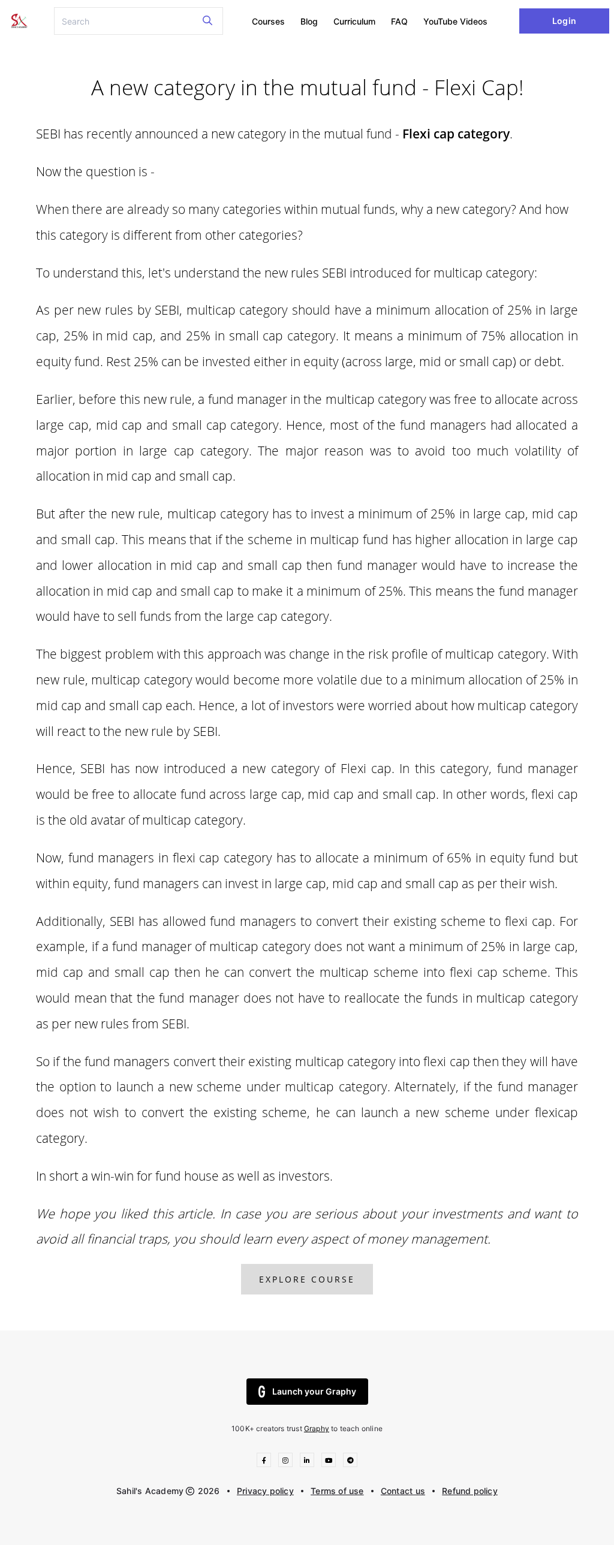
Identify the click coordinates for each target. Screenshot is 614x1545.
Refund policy (470, 1491)
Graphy (316, 1428)
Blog (309, 21)
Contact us (403, 1491)
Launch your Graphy (314, 1391)
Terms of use (337, 1491)
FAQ (399, 21)
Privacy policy (265, 1491)
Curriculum (354, 21)
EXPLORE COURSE (307, 1279)
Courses (268, 21)
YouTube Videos (455, 21)
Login (564, 21)
